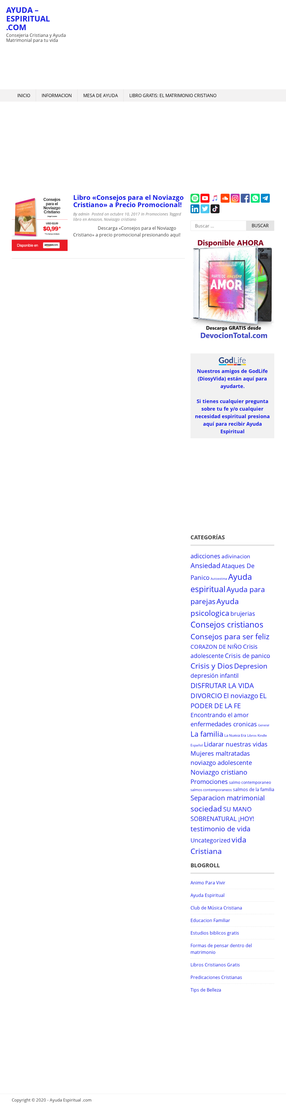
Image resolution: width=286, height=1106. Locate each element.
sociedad (206, 808)
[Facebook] (245, 201)
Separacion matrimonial (227, 797)
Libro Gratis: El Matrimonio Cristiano (172, 95)
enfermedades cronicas (223, 724)
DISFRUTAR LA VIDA (222, 685)
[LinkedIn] (194, 212)
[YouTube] (205, 201)
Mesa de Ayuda (100, 95)
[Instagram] (235, 201)
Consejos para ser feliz (230, 636)
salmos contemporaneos (211, 789)
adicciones (205, 556)
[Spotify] (194, 201)
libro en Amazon (87, 219)
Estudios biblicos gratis (214, 933)
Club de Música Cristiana (216, 908)
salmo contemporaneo (250, 782)
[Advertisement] (173, 45)
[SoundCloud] (225, 201)
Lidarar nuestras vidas (236, 744)
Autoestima (219, 579)
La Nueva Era (235, 735)
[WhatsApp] (255, 201)
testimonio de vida (220, 828)
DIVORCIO (206, 695)
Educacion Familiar (210, 920)
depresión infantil (214, 675)
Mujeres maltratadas (220, 753)
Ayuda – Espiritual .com (28, 18)
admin (83, 214)
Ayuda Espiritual (207, 895)
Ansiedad (205, 565)
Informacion (57, 95)
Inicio (23, 95)
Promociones (157, 214)
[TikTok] (215, 212)
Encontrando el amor (219, 715)
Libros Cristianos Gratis (215, 965)
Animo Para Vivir (207, 883)
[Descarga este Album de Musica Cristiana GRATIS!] (232, 339)
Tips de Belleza (205, 990)
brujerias (242, 613)
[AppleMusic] (215, 201)
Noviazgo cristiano (120, 219)
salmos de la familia (253, 789)
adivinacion (235, 556)
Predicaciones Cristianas (216, 977)
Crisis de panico (247, 655)
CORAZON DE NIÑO (216, 646)
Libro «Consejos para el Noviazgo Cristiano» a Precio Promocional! (128, 201)
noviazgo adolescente (221, 762)
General (263, 725)
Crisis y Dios (211, 666)
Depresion (250, 666)
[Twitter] (205, 212)
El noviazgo (240, 695)
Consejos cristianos (226, 624)
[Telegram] (265, 201)
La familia (206, 734)
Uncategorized (210, 840)
